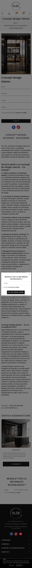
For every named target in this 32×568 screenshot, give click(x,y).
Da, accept (11, 287)
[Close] (29, 274)
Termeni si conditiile (14, 287)
